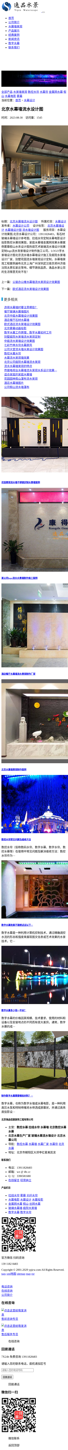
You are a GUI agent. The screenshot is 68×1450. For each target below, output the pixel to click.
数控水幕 (22, 1144)
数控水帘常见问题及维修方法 (16, 839)
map (28, 1273)
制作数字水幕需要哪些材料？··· (17, 1095)
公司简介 (14, 22)
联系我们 (14, 47)
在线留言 (14, 1180)
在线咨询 (7, 1290)
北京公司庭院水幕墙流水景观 (22, 361)
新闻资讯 (14, 39)
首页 (11, 18)
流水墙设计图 (30, 229)
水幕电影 (10, 96)
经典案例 (14, 34)
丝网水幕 (34, 1203)
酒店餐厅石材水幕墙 (16, 319)
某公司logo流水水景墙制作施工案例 (19, 578)
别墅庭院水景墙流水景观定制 (22, 336)
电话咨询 (7, 1286)
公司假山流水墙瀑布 (16, 387)
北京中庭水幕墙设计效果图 (21, 315)
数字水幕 (14, 43)
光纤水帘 (32, 1195)
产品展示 (14, 30)
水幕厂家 (43, 1144)
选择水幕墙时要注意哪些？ (21, 307)
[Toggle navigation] (43, 12)
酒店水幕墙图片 (14, 382)
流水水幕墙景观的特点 (18, 366)
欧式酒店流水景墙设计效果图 (31, 289)
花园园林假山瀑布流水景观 (21, 378)
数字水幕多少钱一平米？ (13, 1010)
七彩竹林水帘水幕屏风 (18, 345)
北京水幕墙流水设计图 (24, 221)
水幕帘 (44, 91)
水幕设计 (29, 100)
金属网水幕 (56, 91)
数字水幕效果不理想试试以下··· (17, 925)
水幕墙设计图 (13, 229)
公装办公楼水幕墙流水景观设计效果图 (36, 282)
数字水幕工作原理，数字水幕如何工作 (28, 332)
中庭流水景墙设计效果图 (19, 340)
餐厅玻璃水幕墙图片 (16, 311)
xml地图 (11, 1273)
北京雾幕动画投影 (15, 328)
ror (33, 1273)
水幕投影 (37, 1199)
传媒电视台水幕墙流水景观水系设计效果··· (30, 370)
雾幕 (19, 96)
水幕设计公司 (21, 225)
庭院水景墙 (30, 1208)
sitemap (21, 1273)
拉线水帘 (14, 1195)
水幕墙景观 (15, 26)
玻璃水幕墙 (15, 1208)
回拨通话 (7, 1377)
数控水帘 (33, 91)
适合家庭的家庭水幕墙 (18, 374)
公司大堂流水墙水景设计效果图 (23, 349)
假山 (26, 1203)
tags (3, 1273)
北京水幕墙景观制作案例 (13, 769)
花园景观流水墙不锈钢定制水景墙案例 (20, 482)
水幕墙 (33, 1144)
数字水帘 (25, 1212)
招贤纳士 (25, 1180)
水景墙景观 (20, 91)
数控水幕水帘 (12, 353)
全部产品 (7, 91)
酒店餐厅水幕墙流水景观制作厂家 (18, 674)
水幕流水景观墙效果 (16, 357)
